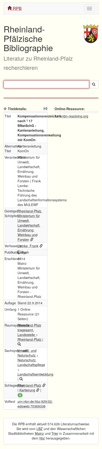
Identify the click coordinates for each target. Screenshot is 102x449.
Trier (54, 433)
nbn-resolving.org (75, 116)
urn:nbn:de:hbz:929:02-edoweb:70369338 (35, 404)
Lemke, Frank (28, 245)
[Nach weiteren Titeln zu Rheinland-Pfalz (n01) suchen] (19, 344)
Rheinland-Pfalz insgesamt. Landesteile (29, 330)
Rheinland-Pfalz (30, 339)
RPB (17, 8)
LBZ (40, 428)
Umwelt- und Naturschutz (27, 353)
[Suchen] (93, 84)
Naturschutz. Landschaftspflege (31, 362)
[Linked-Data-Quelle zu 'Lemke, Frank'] (41, 245)
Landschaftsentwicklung (35, 374)
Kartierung (27, 390)
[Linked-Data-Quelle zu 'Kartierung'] (37, 390)
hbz (42, 438)
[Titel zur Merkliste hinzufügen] (5, 108)
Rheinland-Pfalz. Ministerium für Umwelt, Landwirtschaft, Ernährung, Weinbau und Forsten (30, 225)
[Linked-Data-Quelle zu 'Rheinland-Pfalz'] (44, 385)
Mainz (39, 433)
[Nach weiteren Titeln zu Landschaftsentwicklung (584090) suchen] (21, 379)
